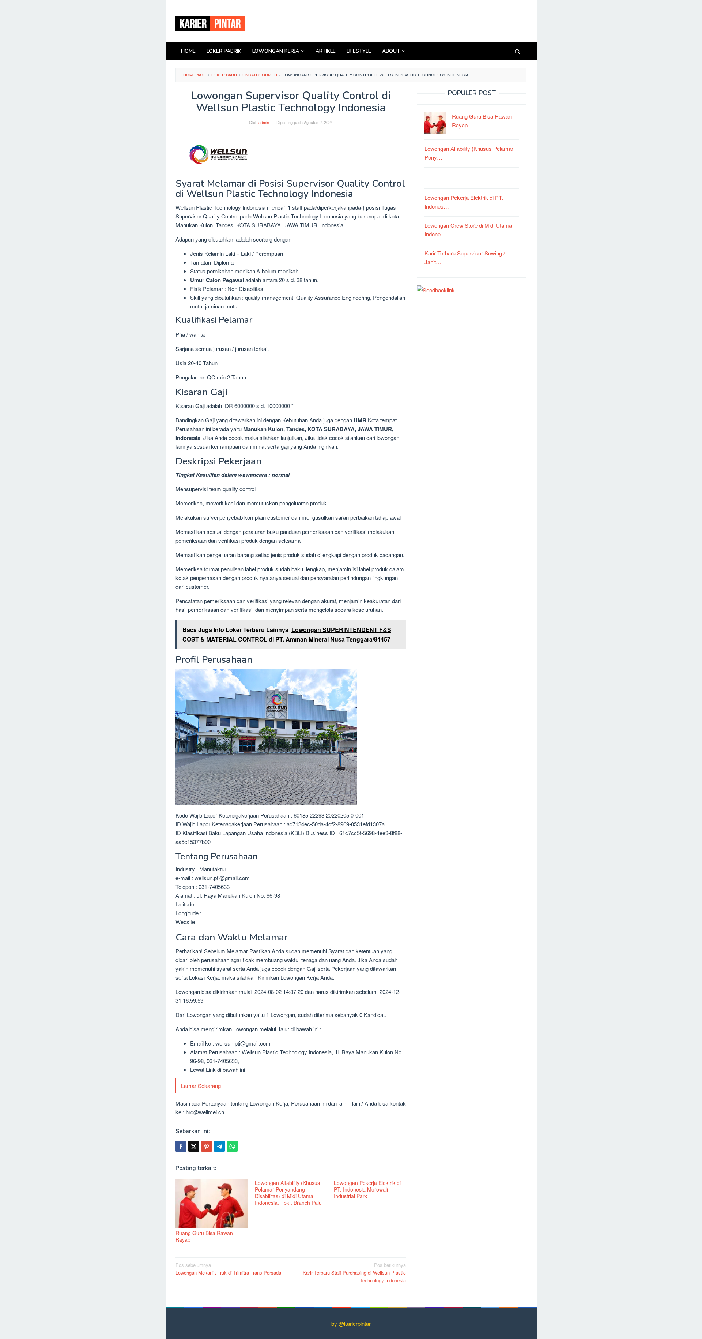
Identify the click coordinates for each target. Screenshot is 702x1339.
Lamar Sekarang (201, 1085)
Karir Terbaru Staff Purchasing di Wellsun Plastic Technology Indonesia (354, 1272)
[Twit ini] (193, 1146)
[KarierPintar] (210, 23)
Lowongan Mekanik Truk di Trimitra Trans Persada (228, 1268)
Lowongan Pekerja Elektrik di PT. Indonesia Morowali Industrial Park (367, 1189)
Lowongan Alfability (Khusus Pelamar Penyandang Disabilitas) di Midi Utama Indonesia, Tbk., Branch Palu (288, 1192)
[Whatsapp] (232, 1146)
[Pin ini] (206, 1146)
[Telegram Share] (219, 1146)
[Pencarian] (517, 51)
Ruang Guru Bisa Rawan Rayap (204, 1236)
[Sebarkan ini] (181, 1146)
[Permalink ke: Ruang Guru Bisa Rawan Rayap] (212, 1203)
